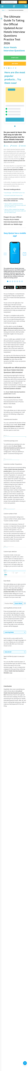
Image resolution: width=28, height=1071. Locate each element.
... (6, 10)
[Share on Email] (8, 68)
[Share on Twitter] (6, 68)
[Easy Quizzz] (14, 6)
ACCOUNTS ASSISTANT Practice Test (13, 195)
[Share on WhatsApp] (11, 68)
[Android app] (21, 287)
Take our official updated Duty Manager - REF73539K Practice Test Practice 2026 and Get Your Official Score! (15, 211)
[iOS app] (8, 287)
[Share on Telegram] (15, 68)
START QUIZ (14, 57)
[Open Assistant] (25, 1063)
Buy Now (15, 63)
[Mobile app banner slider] (7, 281)
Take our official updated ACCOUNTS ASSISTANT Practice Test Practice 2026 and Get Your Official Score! (15, 205)
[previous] (5, 253)
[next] (24, 253)
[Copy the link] (13, 68)
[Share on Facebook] (4, 68)
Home (3, 10)
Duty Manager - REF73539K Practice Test (14, 192)
